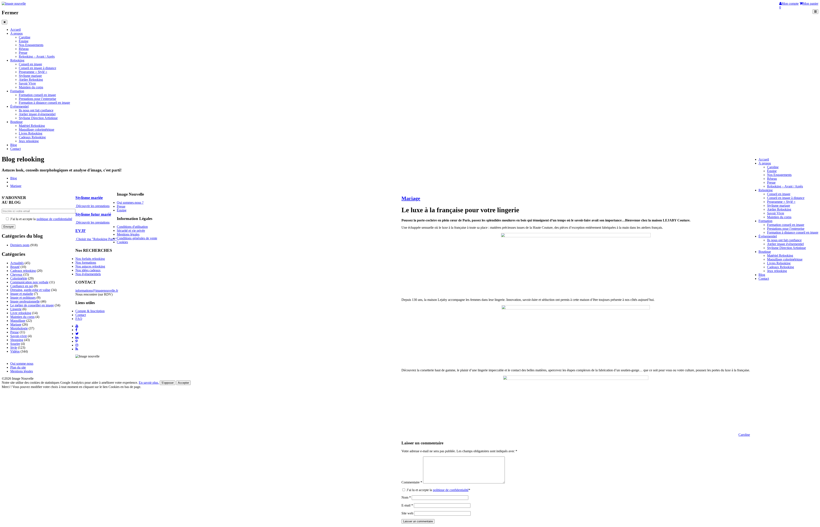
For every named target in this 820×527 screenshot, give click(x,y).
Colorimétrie (18, 278)
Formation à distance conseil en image (44, 102)
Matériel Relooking (32, 125)
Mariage (15, 186)
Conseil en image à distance (37, 68)
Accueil (15, 29)
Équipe (23, 41)
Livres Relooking (30, 133)
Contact (15, 149)
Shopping (16, 340)
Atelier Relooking (31, 79)
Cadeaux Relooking (32, 137)
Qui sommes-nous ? (130, 202)
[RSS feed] (76, 349)
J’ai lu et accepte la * (438, 490)
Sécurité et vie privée (131, 230)
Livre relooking (20, 313)
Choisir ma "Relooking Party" (96, 239)
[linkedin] (76, 337)
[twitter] (77, 333)
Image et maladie (21, 294)
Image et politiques (23, 297)
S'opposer (167, 382)
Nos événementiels (88, 274)
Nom (406, 497)
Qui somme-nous (21, 363)
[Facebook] (76, 330)
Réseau (24, 49)
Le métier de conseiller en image (32, 305)
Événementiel (19, 106)
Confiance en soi (21, 286)
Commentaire (411, 482)
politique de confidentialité (451, 490)
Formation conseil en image (37, 95)
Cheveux (16, 274)
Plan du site (18, 367)
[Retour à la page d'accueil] (14, 3)
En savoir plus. (149, 382)
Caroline (24, 37)
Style (13, 347)
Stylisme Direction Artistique (38, 118)
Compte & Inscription (90, 311)
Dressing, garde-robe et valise (30, 290)
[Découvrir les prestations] (75, 206)
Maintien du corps (31, 87)
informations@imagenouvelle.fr (96, 290)
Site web (407, 513)
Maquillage (17, 320)
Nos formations (85, 262)
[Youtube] (76, 326)
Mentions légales (128, 234)
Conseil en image (30, 64)
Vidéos (15, 351)
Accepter (183, 382)
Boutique (16, 122)
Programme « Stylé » (33, 72)
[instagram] (76, 345)
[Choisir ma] (75, 239)
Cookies (122, 242)
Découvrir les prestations (93, 206)
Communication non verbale (29, 282)
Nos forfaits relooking (90, 259)
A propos (16, 33)
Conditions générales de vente (137, 238)
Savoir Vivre (27, 83)
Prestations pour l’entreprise (37, 99)
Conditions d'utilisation (132, 226)
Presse (23, 52)
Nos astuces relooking (90, 266)
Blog (13, 145)
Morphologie (19, 328)
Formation (17, 91)
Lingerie (16, 309)
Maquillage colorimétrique (36, 129)
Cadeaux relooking (23, 270)
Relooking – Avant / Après (37, 56)
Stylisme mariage (30, 76)
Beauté (15, 267)
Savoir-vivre (18, 336)
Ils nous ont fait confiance (36, 110)
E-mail (407, 505)
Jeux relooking (29, 141)
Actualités (17, 263)
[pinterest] (76, 341)
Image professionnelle (25, 301)
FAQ (78, 319)
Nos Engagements (31, 45)
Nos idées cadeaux (88, 270)
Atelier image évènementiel (37, 114)
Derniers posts (19, 245)
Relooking (17, 60)
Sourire (15, 343)
